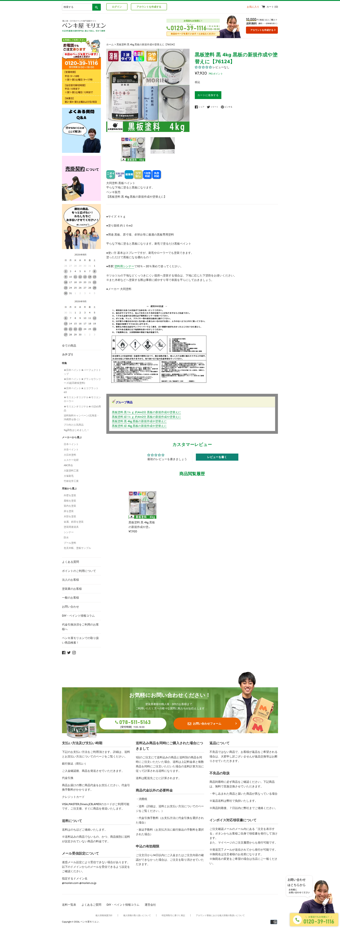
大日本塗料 (70, 454)
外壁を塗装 (70, 495)
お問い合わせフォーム (207, 723)
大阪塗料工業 (71, 470)
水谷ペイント (71, 449)
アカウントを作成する (149, 6)
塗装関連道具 (71, 526)
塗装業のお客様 (72, 588)
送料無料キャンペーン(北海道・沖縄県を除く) (81, 417)
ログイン (117, 6)
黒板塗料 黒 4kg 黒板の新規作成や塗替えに (139, 421)
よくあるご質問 (91, 904)
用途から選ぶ (69, 488)
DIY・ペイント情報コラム (78, 615)
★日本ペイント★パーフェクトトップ (82, 372)
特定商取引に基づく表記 (173, 915)
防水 (66, 537)
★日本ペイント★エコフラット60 (81, 390)
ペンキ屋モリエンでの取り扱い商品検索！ (80, 640)
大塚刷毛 (69, 475)
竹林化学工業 (71, 481)
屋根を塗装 (70, 500)
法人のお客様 (70, 579)
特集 (64, 363)
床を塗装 (69, 511)
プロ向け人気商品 (74, 424)
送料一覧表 (69, 904)
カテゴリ (67, 354)
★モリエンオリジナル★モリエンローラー (82, 399)
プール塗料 (70, 542)
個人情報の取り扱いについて (137, 915)
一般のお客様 (70, 597)
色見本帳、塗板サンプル (77, 548)
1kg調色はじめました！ (76, 430)
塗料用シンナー (124, 266)
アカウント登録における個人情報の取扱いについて (220, 915)
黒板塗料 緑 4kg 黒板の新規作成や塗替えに (139, 426)
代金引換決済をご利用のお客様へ (80, 627)
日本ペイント (71, 444)
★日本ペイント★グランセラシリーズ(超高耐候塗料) (82, 381)
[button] (203, 67)
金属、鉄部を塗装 (74, 521)
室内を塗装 (70, 505)
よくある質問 (70, 562)
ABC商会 (68, 465)
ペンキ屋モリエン (89, 921)
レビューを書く (217, 457)
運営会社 (150, 904)
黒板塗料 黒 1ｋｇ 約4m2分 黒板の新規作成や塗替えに (146, 412)
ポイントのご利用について (79, 571)
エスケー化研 (71, 460)
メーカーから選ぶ (72, 437)
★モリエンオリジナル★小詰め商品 (82, 408)
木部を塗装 (70, 516)
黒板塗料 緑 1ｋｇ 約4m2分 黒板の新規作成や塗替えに (146, 416)
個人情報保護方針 (103, 915)
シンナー (69, 532)
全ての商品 (69, 345)
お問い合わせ (70, 606)
